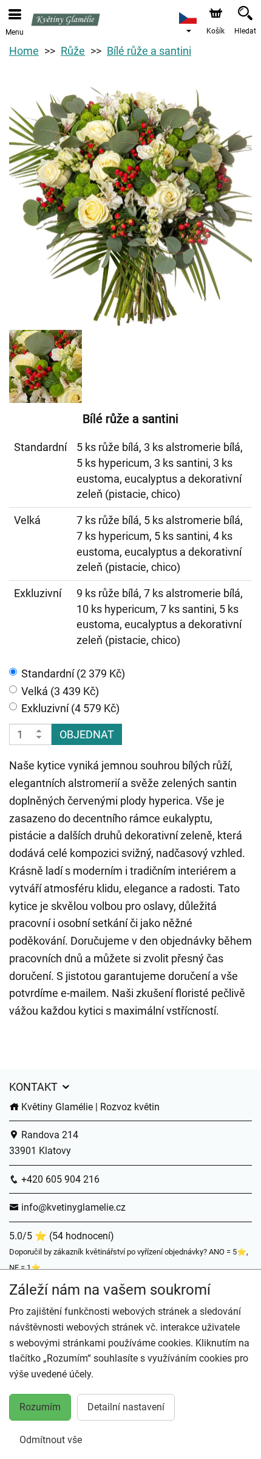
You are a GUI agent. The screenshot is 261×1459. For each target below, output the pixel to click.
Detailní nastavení (125, 1407)
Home (24, 50)
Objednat (86, 734)
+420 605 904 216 (59, 1179)
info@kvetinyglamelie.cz (72, 1207)
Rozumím (40, 1407)
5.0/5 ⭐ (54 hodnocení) (61, 1236)
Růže (73, 50)
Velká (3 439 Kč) (60, 691)
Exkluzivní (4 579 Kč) (70, 708)
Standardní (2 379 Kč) (73, 673)
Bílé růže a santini (149, 50)
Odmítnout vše (50, 1440)
